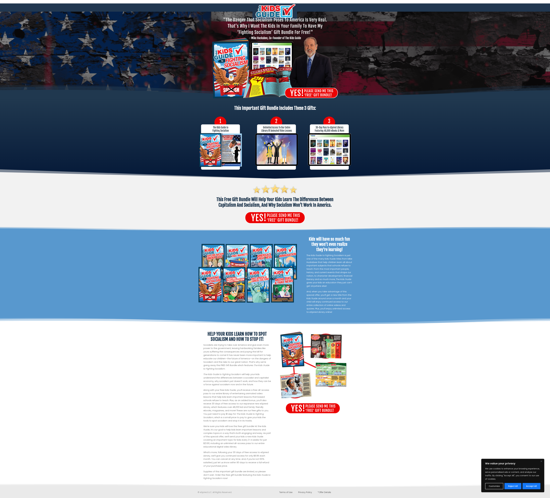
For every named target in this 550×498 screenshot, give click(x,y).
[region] (512, 475)
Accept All (531, 486)
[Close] (541, 461)
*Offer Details (324, 492)
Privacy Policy (305, 492)
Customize (494, 486)
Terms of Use (286, 492)
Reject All (513, 486)
